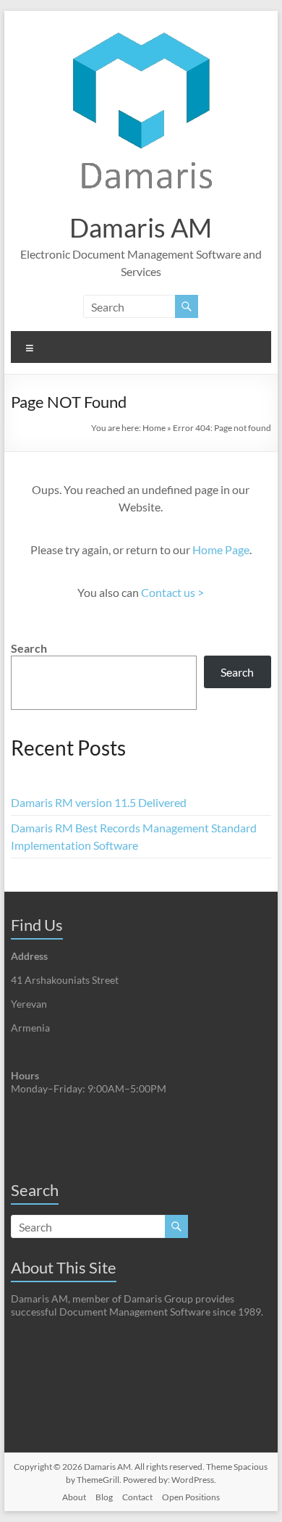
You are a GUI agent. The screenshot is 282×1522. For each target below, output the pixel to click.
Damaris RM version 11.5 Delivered (99, 802)
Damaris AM (140, 227)
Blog (104, 1497)
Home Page (220, 549)
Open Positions (191, 1497)
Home (154, 427)
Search (29, 648)
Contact (137, 1497)
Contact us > (172, 592)
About (74, 1497)
